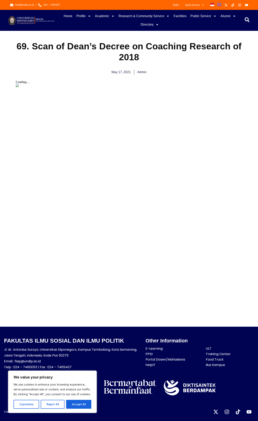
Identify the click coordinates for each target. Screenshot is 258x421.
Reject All (53, 404)
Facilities (180, 16)
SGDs (176, 5)
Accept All (79, 404)
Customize (26, 404)
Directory (147, 24)
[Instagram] (227, 412)
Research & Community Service (141, 16)
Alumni (226, 16)
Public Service (200, 16)
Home (68, 16)
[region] (52, 392)
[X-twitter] (216, 412)
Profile (81, 16)
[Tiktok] (238, 412)
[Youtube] (249, 412)
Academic (102, 16)
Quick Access (192, 5)
